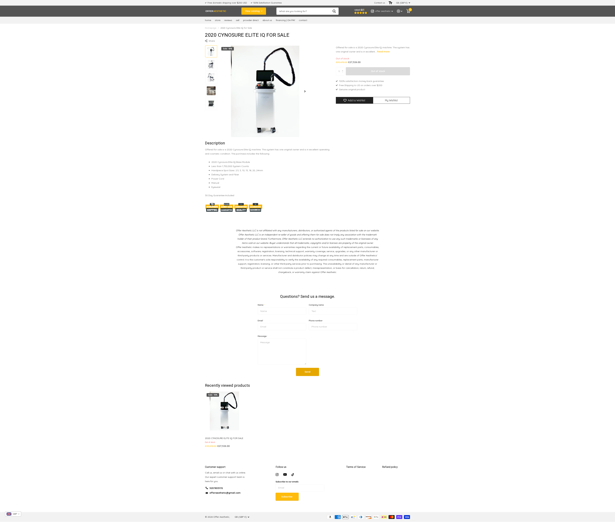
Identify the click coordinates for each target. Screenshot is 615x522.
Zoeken (334, 11)
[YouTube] (285, 474)
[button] (304, 91)
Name (261, 305)
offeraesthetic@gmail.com (225, 492)
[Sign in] (399, 11)
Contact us (379, 2)
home (208, 20)
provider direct (251, 20)
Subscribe (287, 496)
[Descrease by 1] (343, 74)
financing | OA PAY (285, 20)
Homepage (210, 28)
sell (237, 20)
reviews (228, 20)
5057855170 (216, 488)
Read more (383, 51)
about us (267, 20)
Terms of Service (356, 466)
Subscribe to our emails (287, 481)
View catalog (252, 11)
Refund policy (390, 466)
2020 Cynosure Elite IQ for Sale (224, 438)
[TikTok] (292, 474)
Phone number (316, 320)
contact (303, 20)
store (217, 20)
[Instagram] (277, 474)
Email (261, 320)
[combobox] (13, 514)
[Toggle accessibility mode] (390, 3)
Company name (316, 305)
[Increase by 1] (343, 68)
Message (263, 336)
